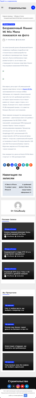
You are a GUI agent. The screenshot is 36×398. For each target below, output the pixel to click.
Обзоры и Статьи (8, 24)
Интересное (10, 305)
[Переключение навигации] (2, 7)
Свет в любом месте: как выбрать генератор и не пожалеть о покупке (14, 310)
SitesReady (11, 39)
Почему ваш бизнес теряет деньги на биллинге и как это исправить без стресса (16, 329)
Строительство (17, 8)
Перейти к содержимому (8, 1)
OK (25, 395)
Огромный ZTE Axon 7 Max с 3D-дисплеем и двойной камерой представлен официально (17, 274)
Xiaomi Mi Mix (27, 89)
